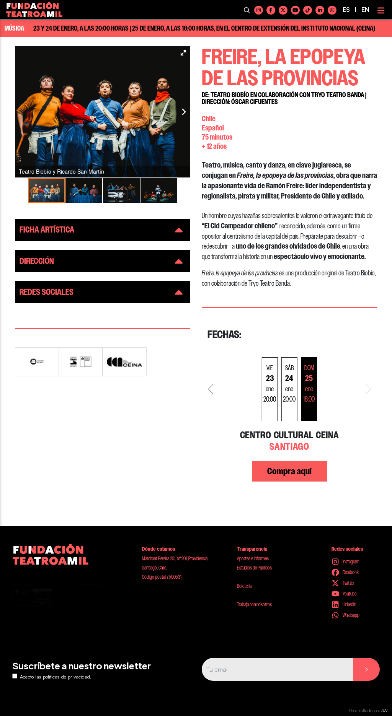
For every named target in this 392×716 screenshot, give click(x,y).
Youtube (349, 594)
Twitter (348, 583)
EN (365, 9)
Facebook (350, 572)
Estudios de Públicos (254, 568)
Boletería (244, 586)
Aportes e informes (253, 558)
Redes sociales (47, 292)
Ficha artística (47, 230)
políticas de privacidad (66, 677)
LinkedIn (349, 604)
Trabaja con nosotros (254, 604)
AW (384, 710)
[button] (183, 53)
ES (346, 9)
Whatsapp (350, 615)
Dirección (37, 261)
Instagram (350, 561)
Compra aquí (289, 471)
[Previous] (212, 389)
